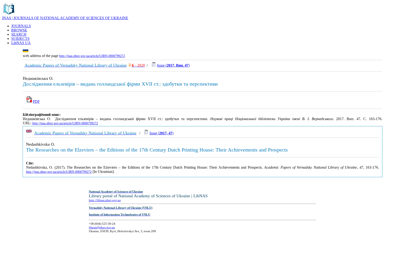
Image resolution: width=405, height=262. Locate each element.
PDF (36, 101)
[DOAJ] (130, 65)
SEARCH (18, 34)
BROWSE (19, 30)
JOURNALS (21, 26)
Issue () (173, 65)
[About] (9, 15)
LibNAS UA (21, 43)
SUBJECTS (20, 39)
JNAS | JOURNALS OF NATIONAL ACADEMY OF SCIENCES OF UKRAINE (65, 18)
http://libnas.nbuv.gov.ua (105, 200)
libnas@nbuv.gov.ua (102, 227)
